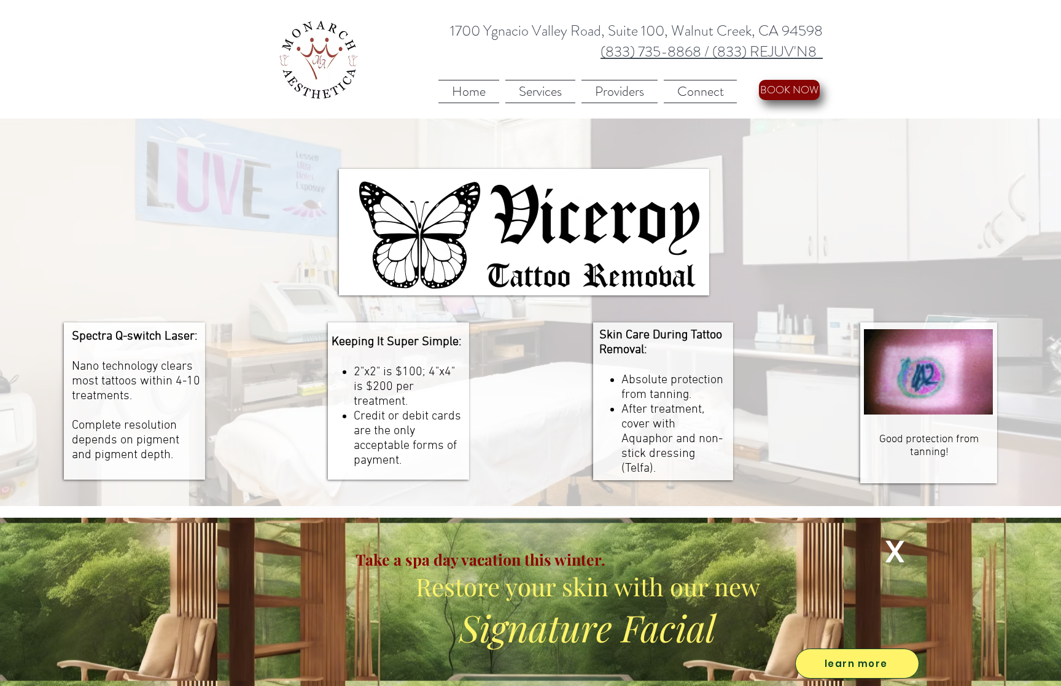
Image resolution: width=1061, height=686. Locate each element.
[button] (894, 551)
